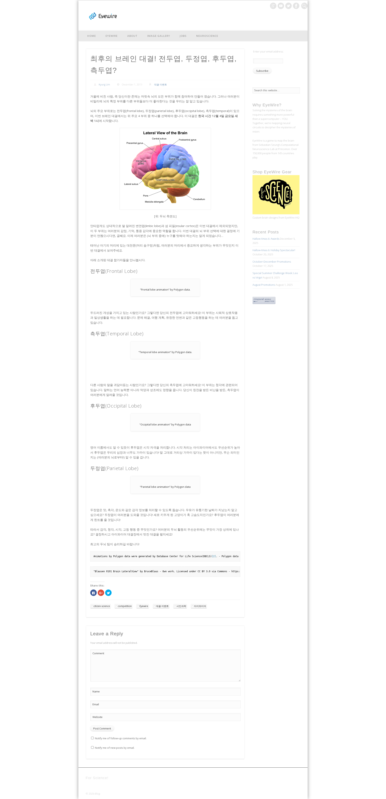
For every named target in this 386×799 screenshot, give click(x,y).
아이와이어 (200, 606)
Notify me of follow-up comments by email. (121, 738)
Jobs (183, 36)
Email (95, 704)
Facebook (296, 6)
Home (91, 36)
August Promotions (264, 285)
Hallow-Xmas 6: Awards (266, 238)
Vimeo (281, 6)
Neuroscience (207, 36)
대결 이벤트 (160, 84)
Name (96, 691)
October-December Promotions (272, 261)
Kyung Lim (104, 84)
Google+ (273, 6)
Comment (98, 653)
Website (97, 717)
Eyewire (144, 606)
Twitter (288, 6)
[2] (214, 556)
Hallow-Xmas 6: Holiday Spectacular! (274, 250)
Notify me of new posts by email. (114, 748)
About (132, 36)
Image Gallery (158, 36)
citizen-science (101, 606)
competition (125, 606)
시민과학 (181, 606)
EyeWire (112, 36)
